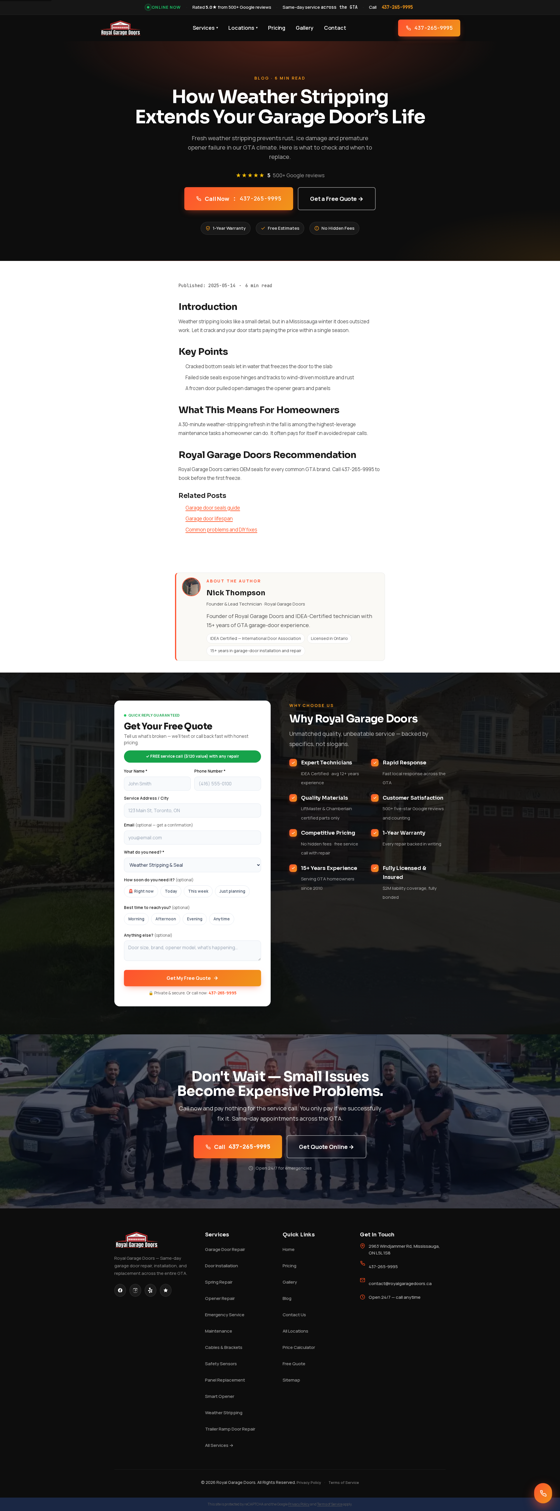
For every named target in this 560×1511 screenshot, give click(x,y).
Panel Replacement (225, 1380)
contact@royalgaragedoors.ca (400, 1283)
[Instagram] (135, 1290)
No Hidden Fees (337, 228)
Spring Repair (218, 1282)
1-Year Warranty (229, 228)
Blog (287, 1298)
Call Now (243, 199)
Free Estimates (283, 228)
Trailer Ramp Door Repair (230, 1429)
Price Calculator (299, 1347)
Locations (243, 27)
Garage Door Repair (225, 1249)
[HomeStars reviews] (166, 1290)
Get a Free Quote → (336, 199)
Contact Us (294, 1315)
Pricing (276, 27)
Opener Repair (220, 1298)
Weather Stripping (223, 1413)
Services (205, 27)
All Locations (295, 1331)
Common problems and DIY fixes (221, 529)
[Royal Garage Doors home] (120, 28)
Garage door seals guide (213, 507)
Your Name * (135, 771)
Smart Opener (219, 1396)
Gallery (304, 27)
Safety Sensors (221, 1364)
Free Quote (294, 1364)
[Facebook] (120, 1290)
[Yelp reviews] (150, 1290)
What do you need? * (144, 852)
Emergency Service (224, 1315)
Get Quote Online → (326, 1147)
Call (242, 1147)
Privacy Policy (309, 1482)
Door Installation (221, 1266)
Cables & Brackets (223, 1347)
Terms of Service (343, 1482)
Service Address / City (146, 798)
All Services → (219, 1445)
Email (158, 825)
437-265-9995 (397, 7)
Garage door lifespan (209, 518)
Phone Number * (209, 771)
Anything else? (148, 935)
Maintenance (218, 1331)
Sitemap (291, 1380)
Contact (335, 27)
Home (289, 1249)
